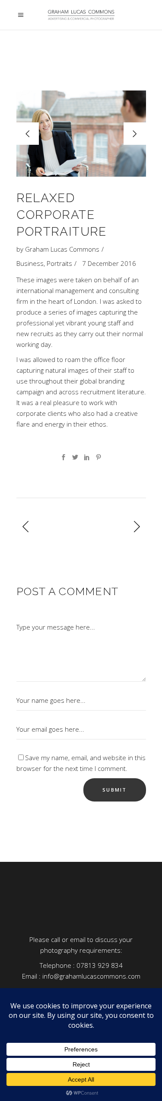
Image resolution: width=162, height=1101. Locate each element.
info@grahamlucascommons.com (91, 976)
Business (30, 263)
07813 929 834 (99, 965)
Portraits (59, 263)
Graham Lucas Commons (62, 249)
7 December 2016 (109, 263)
